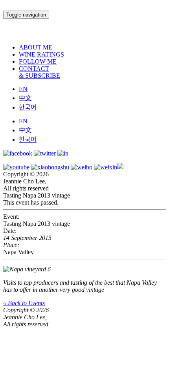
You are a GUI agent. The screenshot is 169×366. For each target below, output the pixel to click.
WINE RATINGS (41, 54)
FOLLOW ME (38, 61)
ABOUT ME (35, 47)
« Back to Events (24, 303)
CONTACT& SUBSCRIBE (39, 72)
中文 (25, 98)
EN (23, 89)
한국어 (28, 107)
